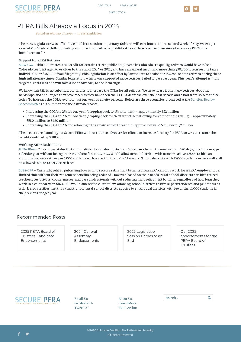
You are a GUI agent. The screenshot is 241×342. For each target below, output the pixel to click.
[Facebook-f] (19, 334)
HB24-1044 (27, 149)
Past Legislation (91, 33)
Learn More (128, 5)
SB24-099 (26, 170)
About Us (104, 5)
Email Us (81, 299)
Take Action (117, 12)
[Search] (209, 298)
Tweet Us (81, 308)
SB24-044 (26, 65)
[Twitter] (27, 334)
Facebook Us (83, 303)
